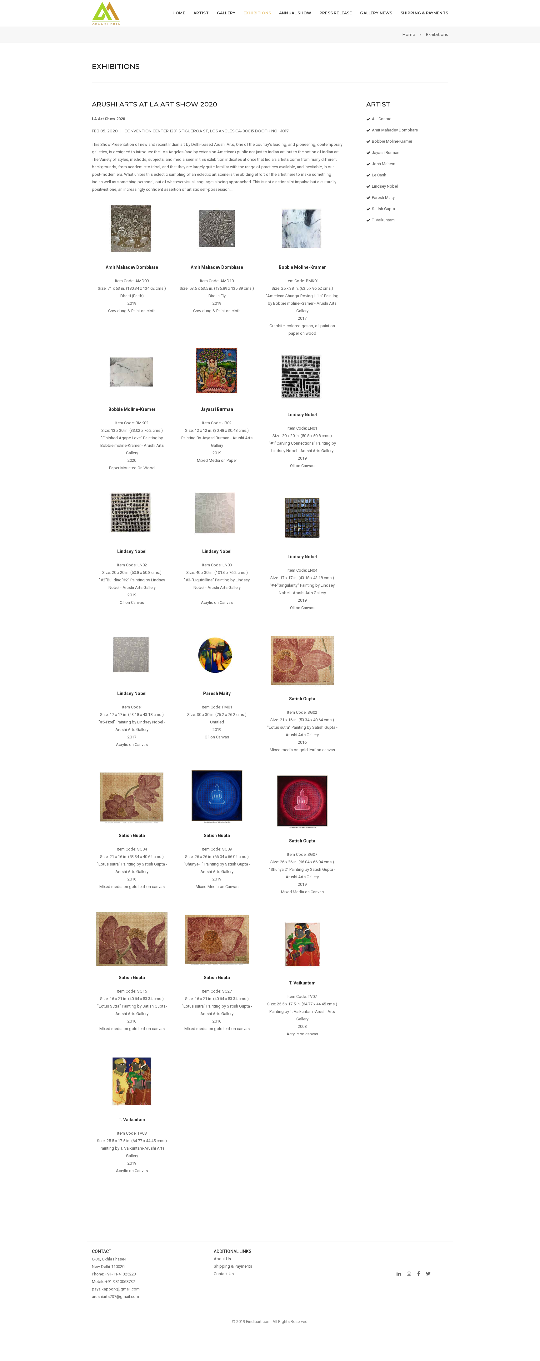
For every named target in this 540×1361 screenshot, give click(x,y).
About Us (222, 1258)
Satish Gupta (383, 208)
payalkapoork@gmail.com (116, 1289)
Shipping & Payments (424, 13)
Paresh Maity (383, 197)
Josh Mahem (383, 163)
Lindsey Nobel (385, 186)
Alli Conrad (382, 118)
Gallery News (376, 13)
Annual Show (295, 13)
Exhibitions (257, 13)
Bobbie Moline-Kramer (392, 141)
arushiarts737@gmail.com (115, 1296)
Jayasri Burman (385, 152)
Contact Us (224, 1273)
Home (178, 13)
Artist (201, 13)
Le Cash (379, 175)
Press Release (335, 13)
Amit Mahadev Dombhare (395, 130)
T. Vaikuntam (383, 220)
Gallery (226, 13)
